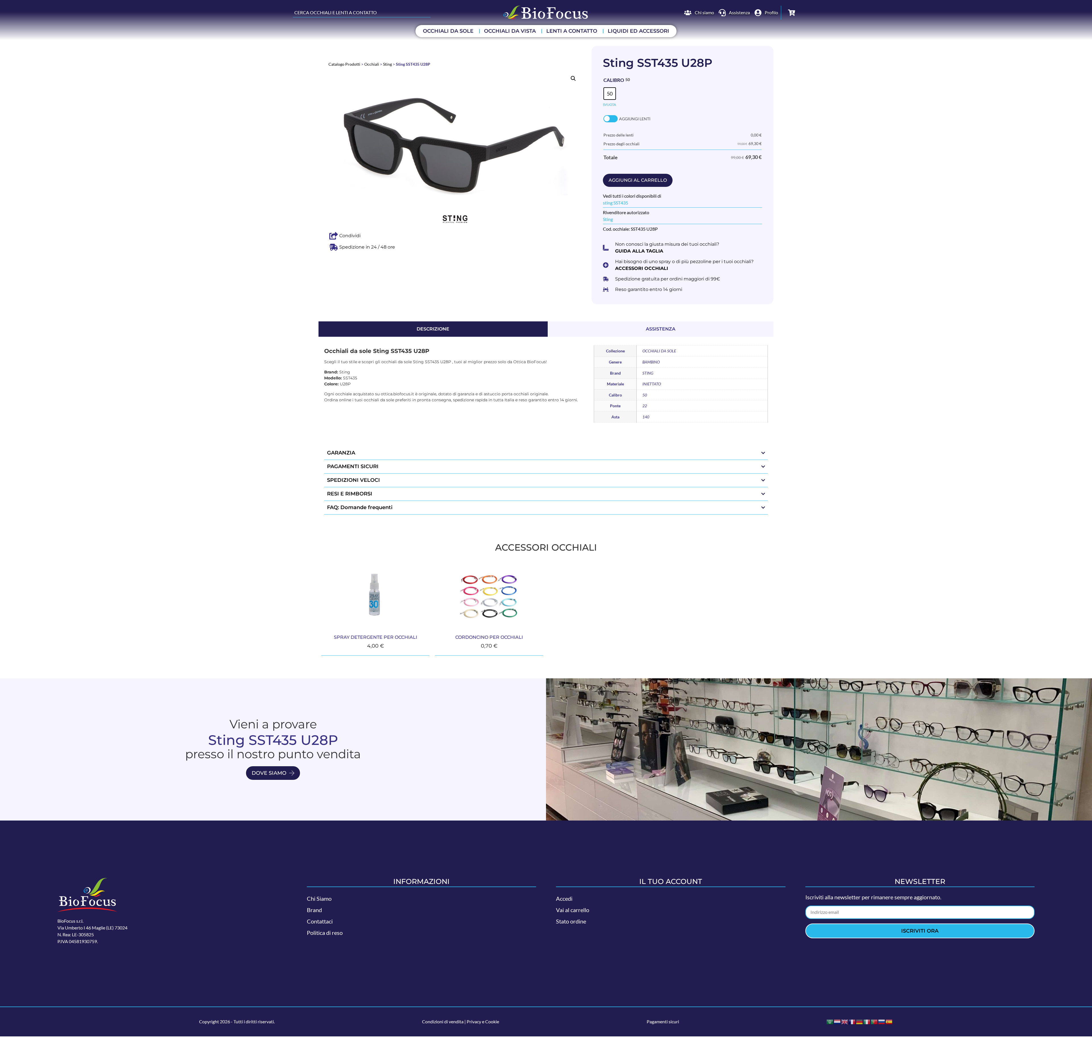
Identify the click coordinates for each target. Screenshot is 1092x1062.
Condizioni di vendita (443, 1021)
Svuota (609, 104)
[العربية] (830, 1021)
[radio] (609, 93)
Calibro (613, 80)
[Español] (889, 1021)
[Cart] (791, 13)
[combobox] (362, 12)
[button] (573, 78)
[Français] (852, 1021)
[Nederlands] (837, 1021)
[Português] (874, 1021)
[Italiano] (867, 1021)
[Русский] (882, 1021)
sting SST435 (615, 202)
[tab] (433, 329)
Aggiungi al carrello (638, 180)
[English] (845, 1021)
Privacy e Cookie (483, 1021)
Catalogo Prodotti (344, 64)
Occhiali (371, 64)
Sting (387, 64)
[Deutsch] (859, 1021)
